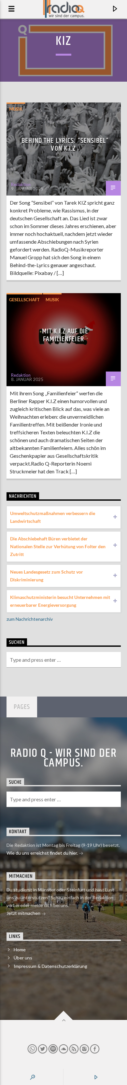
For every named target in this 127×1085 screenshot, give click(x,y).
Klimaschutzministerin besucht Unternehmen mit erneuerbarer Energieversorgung (60, 601)
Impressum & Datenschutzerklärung (50, 966)
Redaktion (21, 184)
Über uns (23, 957)
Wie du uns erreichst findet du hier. (43, 853)
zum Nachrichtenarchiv (30, 619)
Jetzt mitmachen (24, 913)
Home (20, 949)
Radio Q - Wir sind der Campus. (63, 758)
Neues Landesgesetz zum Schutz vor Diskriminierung (46, 575)
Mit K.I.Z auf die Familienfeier (65, 335)
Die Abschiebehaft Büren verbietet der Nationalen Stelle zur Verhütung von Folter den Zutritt (58, 546)
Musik (15, 109)
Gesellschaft (24, 299)
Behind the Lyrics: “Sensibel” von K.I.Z (64, 144)
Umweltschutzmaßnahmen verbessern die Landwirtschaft (52, 517)
